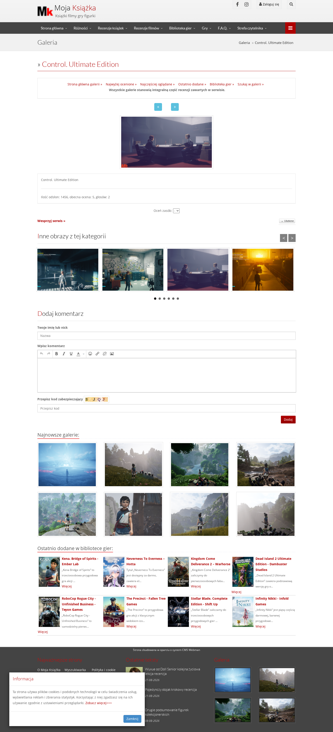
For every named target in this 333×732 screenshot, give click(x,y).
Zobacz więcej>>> (98, 703)
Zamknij (132, 719)
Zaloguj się (270, 4)
